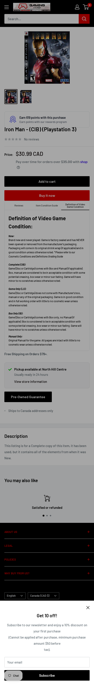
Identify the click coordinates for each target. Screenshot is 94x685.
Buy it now (47, 195)
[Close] (88, 607)
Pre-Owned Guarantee (28, 397)
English (11, 595)
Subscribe (47, 675)
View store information (30, 381)
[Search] (84, 19)
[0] (86, 7)
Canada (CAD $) (39, 595)
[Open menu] (6, 7)
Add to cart (47, 181)
